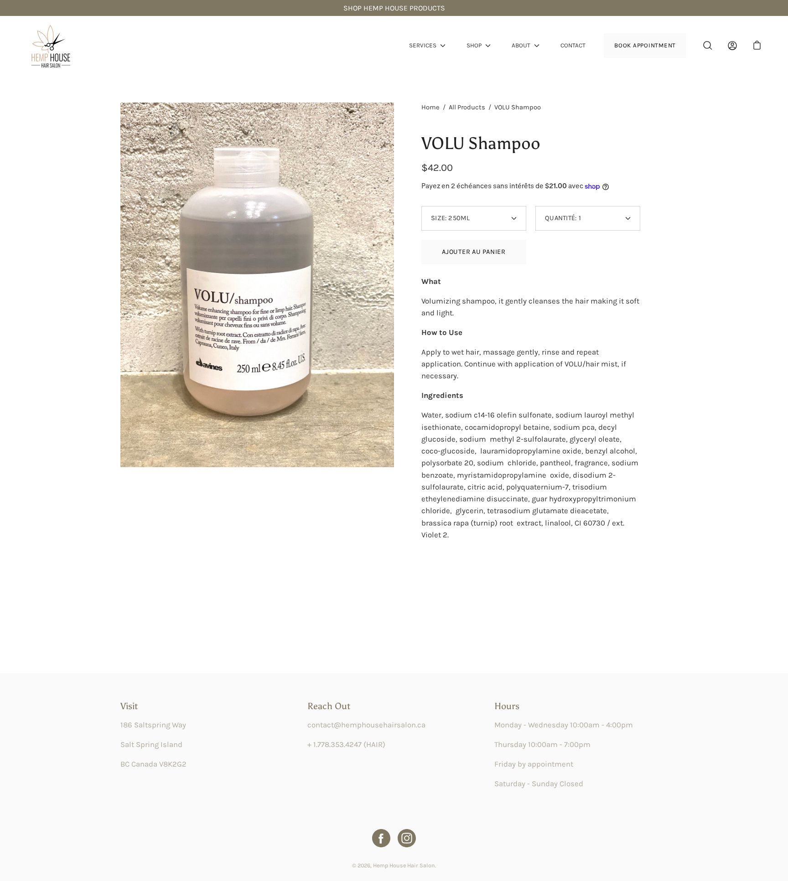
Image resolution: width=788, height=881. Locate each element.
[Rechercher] (707, 45)
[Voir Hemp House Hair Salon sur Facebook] (381, 838)
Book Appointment (645, 45)
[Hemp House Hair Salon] (50, 45)
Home (430, 107)
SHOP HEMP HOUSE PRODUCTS (394, 8)
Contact (573, 45)
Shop (474, 45)
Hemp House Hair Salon (404, 865)
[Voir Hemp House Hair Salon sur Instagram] (407, 838)
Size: (450, 218)
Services (422, 45)
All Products (467, 107)
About (521, 45)
